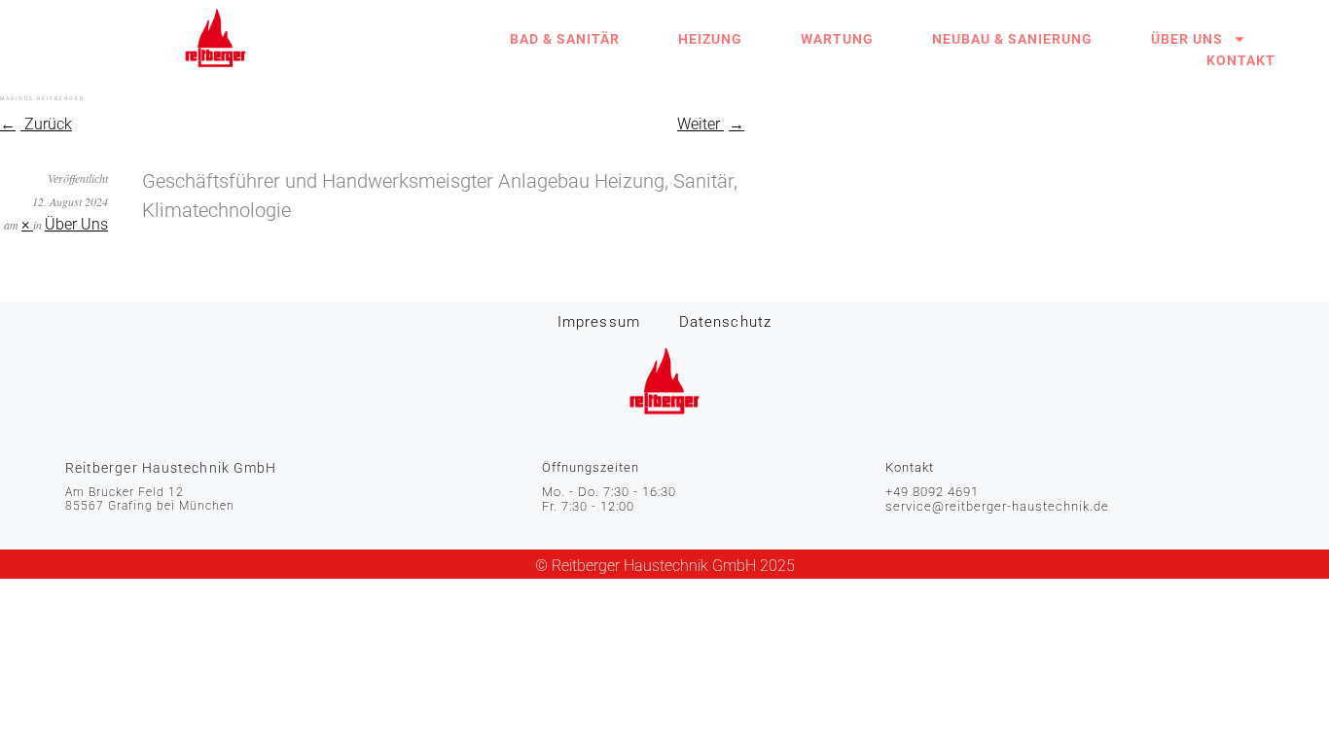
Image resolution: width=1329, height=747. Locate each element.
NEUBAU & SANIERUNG (1012, 39)
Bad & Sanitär (565, 39)
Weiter (700, 124)
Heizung (710, 39)
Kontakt (1240, 60)
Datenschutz (725, 322)
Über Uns (1187, 39)
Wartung (837, 39)
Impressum (598, 322)
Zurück (46, 124)
